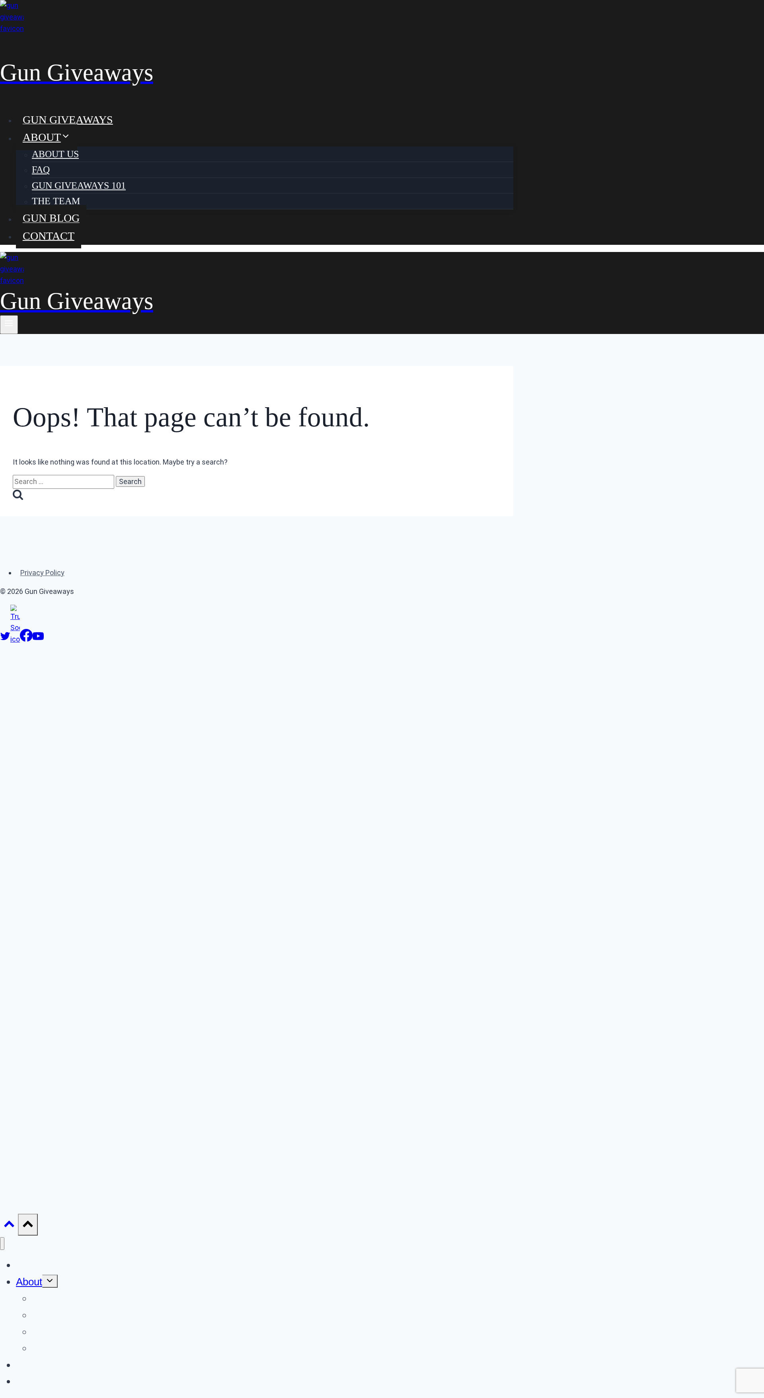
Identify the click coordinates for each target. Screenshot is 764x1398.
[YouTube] (38, 639)
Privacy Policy (42, 572)
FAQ (41, 169)
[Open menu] (9, 324)
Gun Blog (51, 218)
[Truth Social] (15, 639)
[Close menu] (2, 1243)
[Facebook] (26, 639)
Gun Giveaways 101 (79, 185)
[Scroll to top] (9, 1226)
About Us (55, 154)
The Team (56, 201)
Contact (48, 235)
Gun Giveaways (68, 119)
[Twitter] (5, 639)
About (29, 1282)
